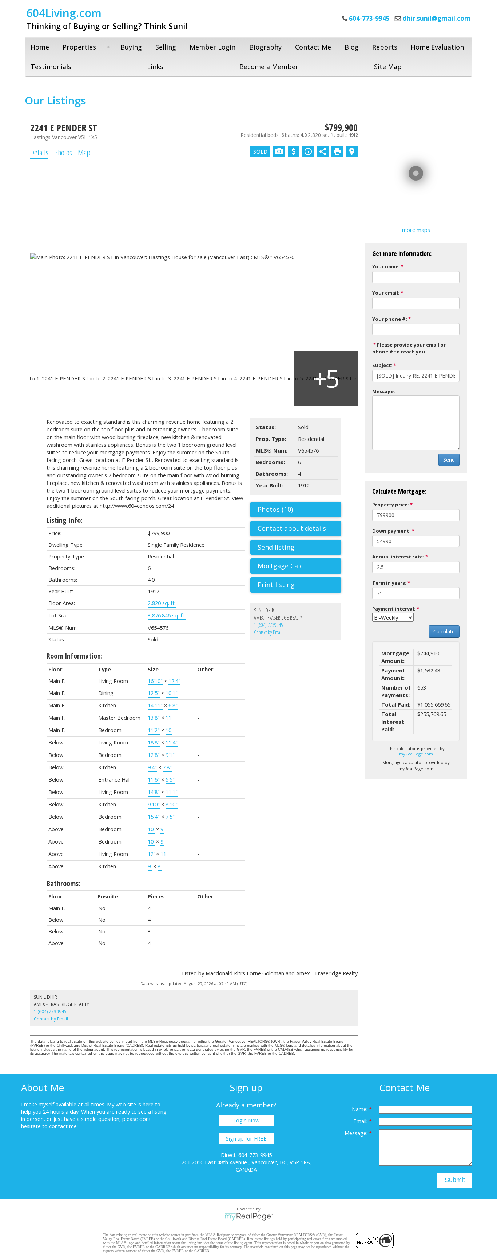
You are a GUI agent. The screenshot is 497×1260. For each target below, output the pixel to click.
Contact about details (292, 528)
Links (155, 66)
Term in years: (389, 583)
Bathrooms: (63, 883)
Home (40, 47)
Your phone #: (389, 319)
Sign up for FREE (246, 1138)
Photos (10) (275, 509)
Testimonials (51, 66)
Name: (360, 1109)
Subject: (382, 365)
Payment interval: (394, 608)
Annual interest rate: (398, 556)
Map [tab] (84, 152)
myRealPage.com (416, 754)
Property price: (390, 504)
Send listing (276, 547)
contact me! (63, 1126)
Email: (361, 1121)
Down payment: (391, 531)
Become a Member (268, 66)
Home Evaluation (437, 47)
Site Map (388, 66)
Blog (352, 47)
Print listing (276, 584)
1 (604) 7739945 (268, 624)
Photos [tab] (63, 152)
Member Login (212, 47)
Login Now (246, 1120)
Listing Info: (65, 520)
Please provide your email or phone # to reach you (409, 348)
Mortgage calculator (299, 566)
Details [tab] (39, 152)
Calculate (444, 631)
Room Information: (75, 656)
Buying (131, 47)
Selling (165, 47)
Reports (384, 47)
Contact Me (313, 47)
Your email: (385, 292)
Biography (265, 47)
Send (449, 459)
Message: (383, 391)
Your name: (386, 266)
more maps (416, 229)
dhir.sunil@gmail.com (436, 18)
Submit (455, 1180)
